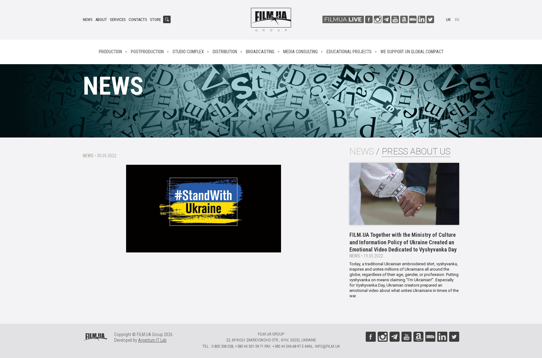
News (88, 19)
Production (110, 51)
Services (118, 19)
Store (155, 19)
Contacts (138, 19)
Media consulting (300, 51)
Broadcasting (260, 51)
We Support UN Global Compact (412, 51)
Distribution (225, 51)
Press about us (416, 151)
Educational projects (349, 51)
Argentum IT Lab (152, 340)
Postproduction (147, 51)
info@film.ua (327, 346)
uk (448, 19)
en (457, 19)
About (101, 19)
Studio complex (188, 51)
